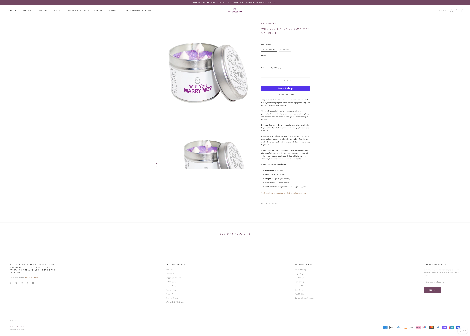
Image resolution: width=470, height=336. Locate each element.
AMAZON (29, 277)
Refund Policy (171, 290)
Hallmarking (299, 282)
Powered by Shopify (17, 329)
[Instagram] (22, 283)
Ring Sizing (299, 273)
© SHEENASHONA (17, 326)
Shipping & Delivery (173, 278)
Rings (57, 10)
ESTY (36, 277)
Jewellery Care (300, 278)
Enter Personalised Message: (271, 68)
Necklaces (12, 10)
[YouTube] (33, 283)
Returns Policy (171, 286)
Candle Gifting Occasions (138, 10)
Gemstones (299, 290)
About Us (169, 269)
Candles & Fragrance (77, 10)
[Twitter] (273, 203)
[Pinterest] (276, 203)
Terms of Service (172, 298)
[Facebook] (269, 203)
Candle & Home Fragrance (304, 298)
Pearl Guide (299, 294)
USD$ (441, 10)
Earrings (44, 10)
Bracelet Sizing (300, 269)
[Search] (457, 10)
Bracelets (28, 10)
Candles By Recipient (106, 10)
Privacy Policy (171, 294)
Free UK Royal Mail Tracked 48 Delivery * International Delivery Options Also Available (235, 3)
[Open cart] (463, 10)
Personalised (284, 49)
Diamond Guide (301, 286)
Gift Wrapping (171, 282)
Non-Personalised (269, 49)
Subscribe (433, 290)
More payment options (286, 94)
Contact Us (170, 273)
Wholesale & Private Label (175, 302)
